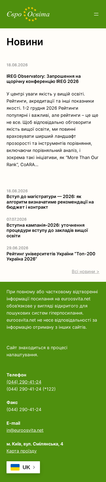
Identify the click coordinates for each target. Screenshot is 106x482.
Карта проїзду (22, 451)
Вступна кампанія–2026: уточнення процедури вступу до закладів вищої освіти (47, 230)
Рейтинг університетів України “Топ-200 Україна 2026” (51, 256)
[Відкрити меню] (96, 14)
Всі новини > (85, 271)
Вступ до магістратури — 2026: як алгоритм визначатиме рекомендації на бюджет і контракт (50, 202)
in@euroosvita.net (25, 430)
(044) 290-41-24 (24, 382)
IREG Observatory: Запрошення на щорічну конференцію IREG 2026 (44, 79)
